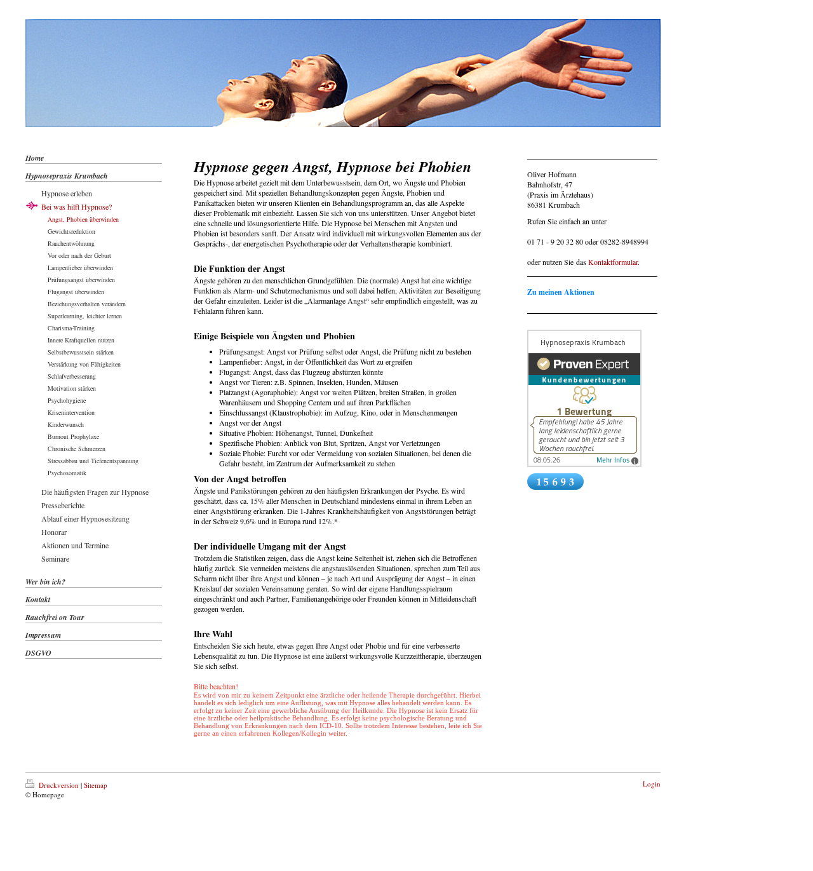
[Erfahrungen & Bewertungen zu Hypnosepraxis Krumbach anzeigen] (592, 398)
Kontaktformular (613, 262)
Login (652, 783)
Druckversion (59, 785)
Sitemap (95, 785)
